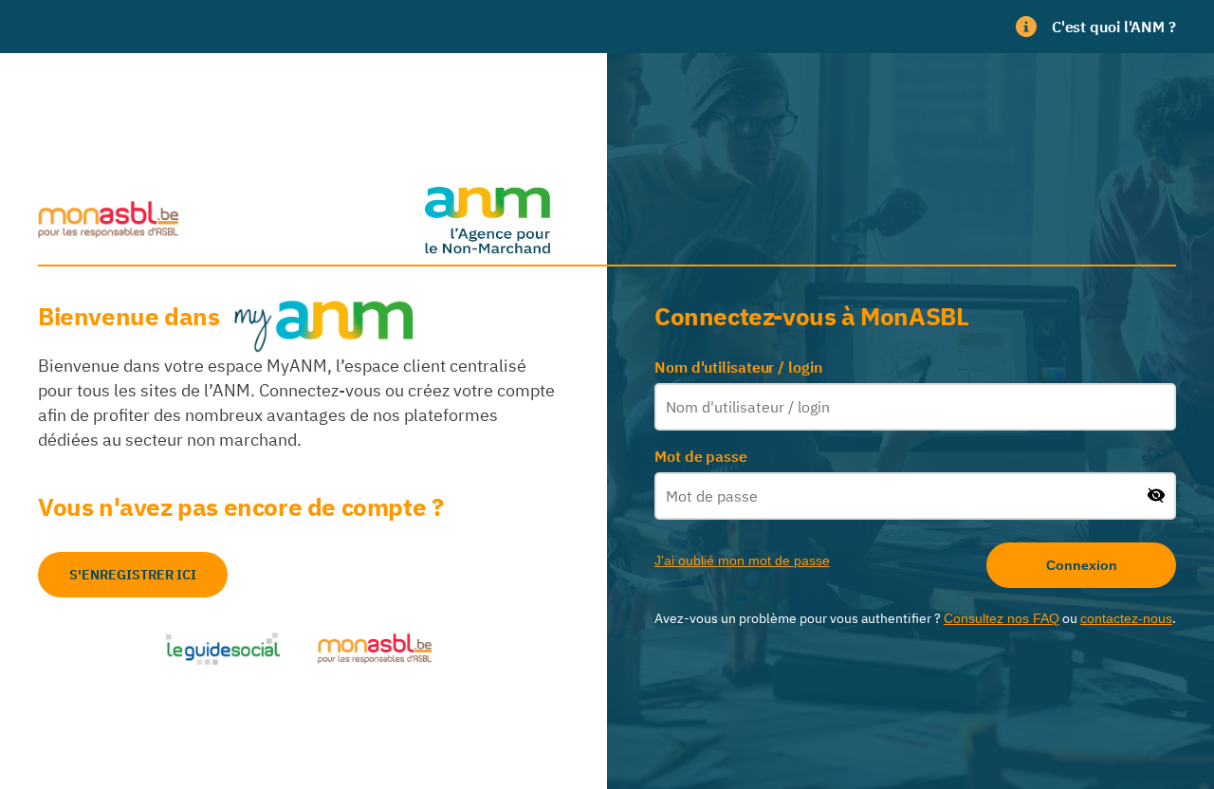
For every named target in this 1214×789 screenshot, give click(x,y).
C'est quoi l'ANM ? (1114, 26)
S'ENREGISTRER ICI (132, 574)
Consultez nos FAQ (1001, 618)
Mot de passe (700, 456)
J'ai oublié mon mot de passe (742, 560)
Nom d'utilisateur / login (738, 367)
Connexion (1081, 565)
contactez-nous (1126, 618)
